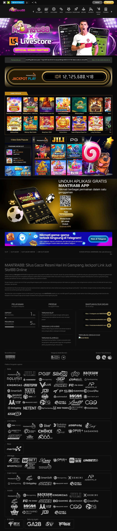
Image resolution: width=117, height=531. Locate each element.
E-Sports (91, 12)
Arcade (83, 12)
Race (61, 12)
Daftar (108, 2)
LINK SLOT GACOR (43, 252)
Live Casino (54, 12)
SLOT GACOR (15, 252)
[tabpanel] (58, 36)
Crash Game (76, 12)
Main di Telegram (18, 2)
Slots (46, 12)
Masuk (97, 2)
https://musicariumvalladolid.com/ (96, 319)
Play (32, 78)
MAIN (15, 105)
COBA (43, 149)
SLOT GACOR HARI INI (28, 252)
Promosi (105, 12)
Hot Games (39, 12)
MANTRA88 (48, 293)
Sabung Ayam (98, 13)
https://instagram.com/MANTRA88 (96, 313)
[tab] (42, 140)
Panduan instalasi (66, 215)
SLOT (6, 252)
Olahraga (68, 12)
